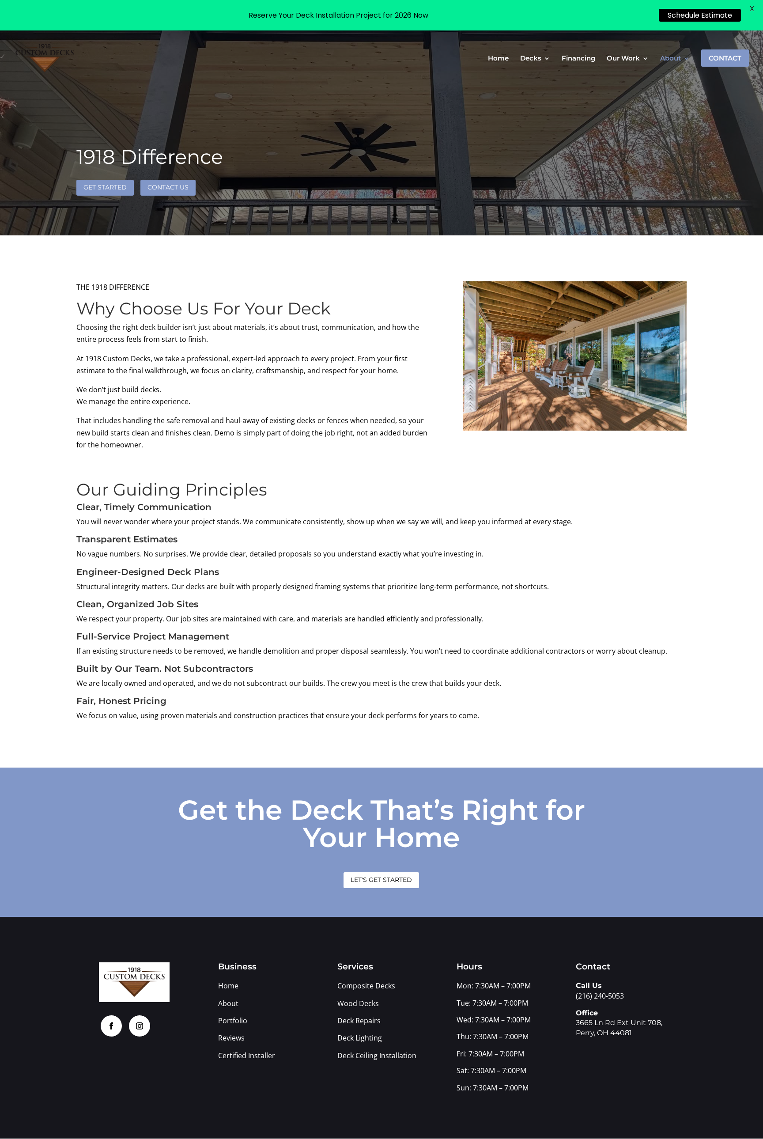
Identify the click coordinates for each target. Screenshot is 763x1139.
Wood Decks (358, 1003)
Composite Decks (366, 986)
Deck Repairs (359, 1020)
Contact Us (168, 187)
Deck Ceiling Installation (376, 1055)
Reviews (231, 1038)
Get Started (105, 187)
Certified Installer (246, 1055)
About (670, 58)
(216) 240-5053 (600, 996)
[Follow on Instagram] (139, 1026)
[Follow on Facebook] (111, 1026)
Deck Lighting (360, 1038)
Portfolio (232, 1020)
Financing (578, 58)
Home (498, 58)
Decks (530, 58)
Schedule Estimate (700, 15)
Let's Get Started (381, 880)
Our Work (623, 58)
